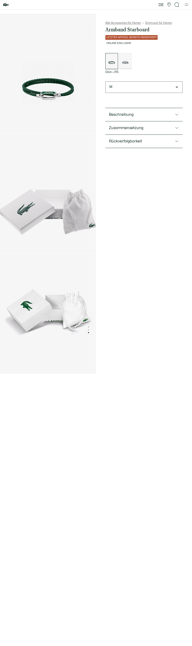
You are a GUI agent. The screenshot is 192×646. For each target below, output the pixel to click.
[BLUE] (125, 61)
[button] (169, 4)
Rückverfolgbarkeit (125, 141)
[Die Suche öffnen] (177, 4)
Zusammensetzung (126, 128)
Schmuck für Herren (158, 23)
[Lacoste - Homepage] (6, 5)
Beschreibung (121, 114)
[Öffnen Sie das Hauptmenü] (186, 4)
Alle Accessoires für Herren (123, 23)
